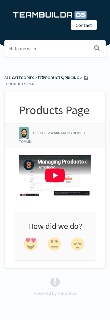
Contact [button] (84, 25)
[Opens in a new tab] (55, 281)
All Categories (19, 77)
